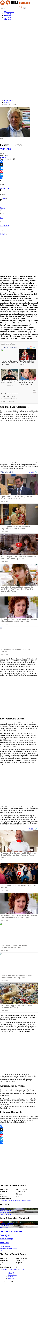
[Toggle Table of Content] (33, 391)
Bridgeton (3, 198)
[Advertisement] (19, 40)
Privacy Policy (12, 1275)
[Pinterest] (19, 171)
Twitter (10, 1277)
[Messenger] (19, 168)
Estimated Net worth (8, 401)
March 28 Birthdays (6, 1239)
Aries (1, 218)
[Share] (19, 177)
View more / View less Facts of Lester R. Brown (15, 1200)
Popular (8, 15)
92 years (2, 208)
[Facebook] (19, 161)
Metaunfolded (8, 100)
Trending (8, 17)
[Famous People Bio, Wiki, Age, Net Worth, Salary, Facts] (15, 4)
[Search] (24, 8)
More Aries (4, 1243)
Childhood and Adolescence (10, 394)
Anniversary (10, 12)
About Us (11, 1273)
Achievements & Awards (10, 399)
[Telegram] (19, 174)
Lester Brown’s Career (9, 396)
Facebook (11, 1278)
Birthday (8, 13)
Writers (6, 102)
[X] (19, 164)
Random (8, 19)
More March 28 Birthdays (11, 1231)
